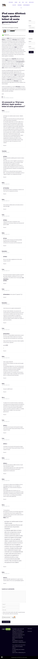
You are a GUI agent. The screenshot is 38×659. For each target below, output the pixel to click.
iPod (4, 96)
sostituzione (11, 97)
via (2, 93)
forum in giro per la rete (12, 64)
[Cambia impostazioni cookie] (2, 657)
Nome (30, 20)
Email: (30, 25)
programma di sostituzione (7, 48)
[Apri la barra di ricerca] (21, 7)
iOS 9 (26, 2)
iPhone (16, 2)
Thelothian (4, 151)
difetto (4, 97)
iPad (23, 2)
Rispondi (4, 145)
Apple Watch (31, 2)
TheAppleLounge (15, 628)
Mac (19, 2)
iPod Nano (7, 97)
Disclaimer (30, 631)
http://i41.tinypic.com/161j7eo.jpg (9, 241)
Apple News (11, 2)
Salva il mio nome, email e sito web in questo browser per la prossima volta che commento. (14, 613)
